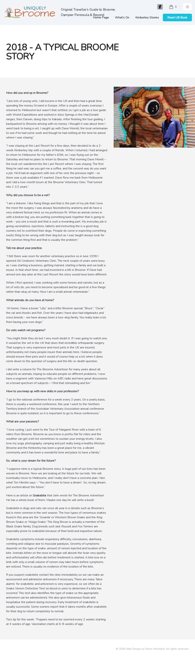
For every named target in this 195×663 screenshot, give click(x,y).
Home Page (101, 17)
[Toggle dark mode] (187, 7)
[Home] (30, 12)
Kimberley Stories (147, 17)
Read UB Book (177, 17)
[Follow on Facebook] (160, 7)
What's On (122, 17)
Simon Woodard (155, 649)
